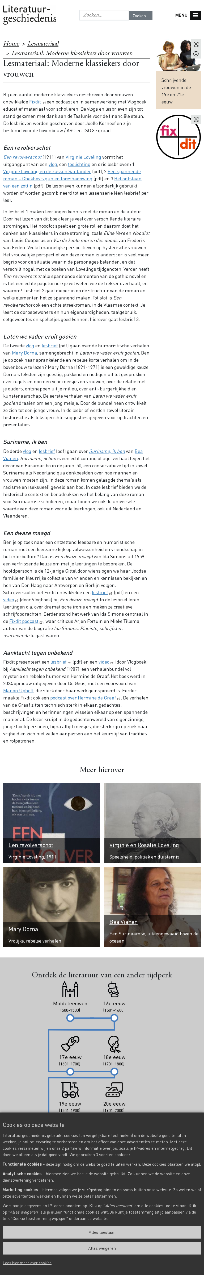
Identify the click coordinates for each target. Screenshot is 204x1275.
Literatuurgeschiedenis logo (29, 15)
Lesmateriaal (42, 44)
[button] (104, 15)
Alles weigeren (102, 1248)
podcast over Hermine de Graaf (83, 697)
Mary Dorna (24, 352)
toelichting (79, 164)
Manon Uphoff (18, 690)
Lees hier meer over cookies (27, 1262)
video (8, 599)
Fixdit (35, 101)
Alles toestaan (102, 1232)
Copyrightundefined (196, 54)
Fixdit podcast (24, 621)
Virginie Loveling (83, 157)
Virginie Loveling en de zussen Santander (47, 171)
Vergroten (196, 44)
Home (11, 44)
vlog (53, 164)
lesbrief (50, 345)
